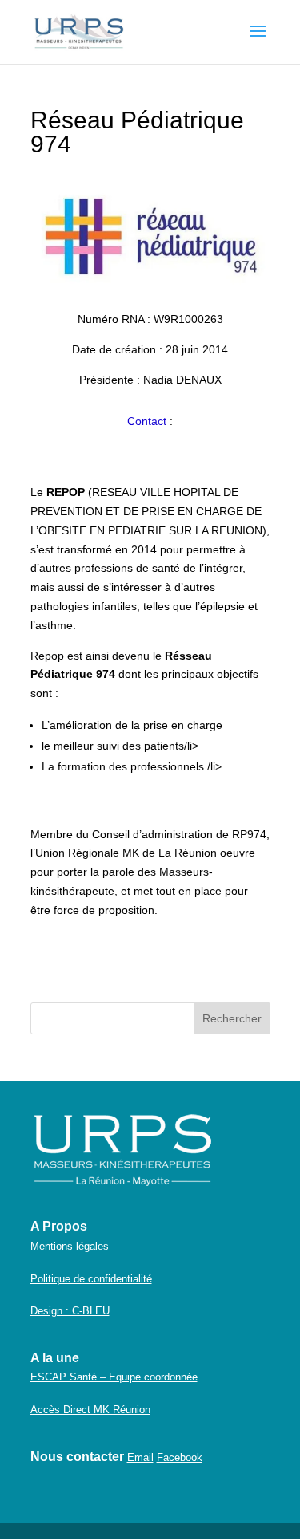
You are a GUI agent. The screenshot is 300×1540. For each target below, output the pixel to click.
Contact (146, 421)
